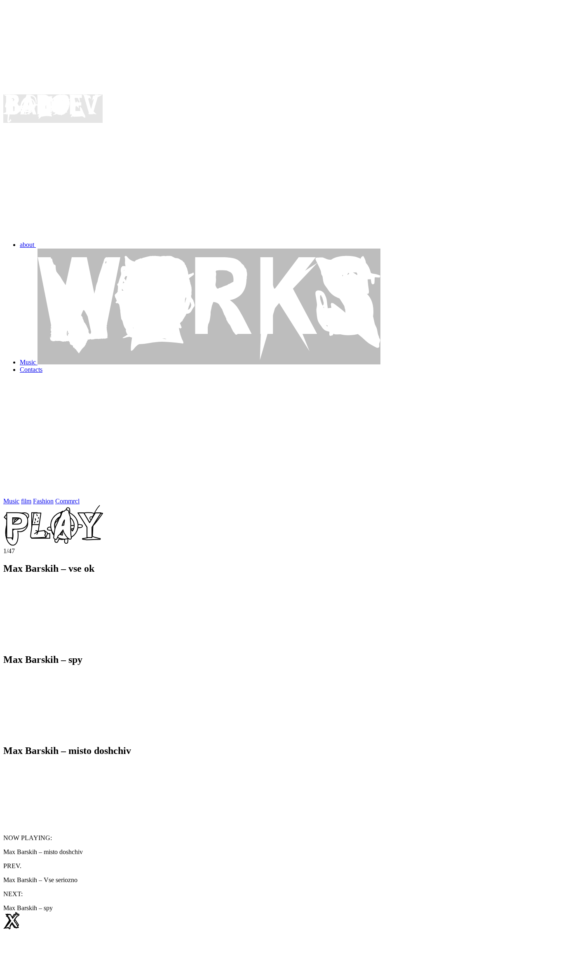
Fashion (43, 501)
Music (11, 501)
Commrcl (67, 501)
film (26, 501)
